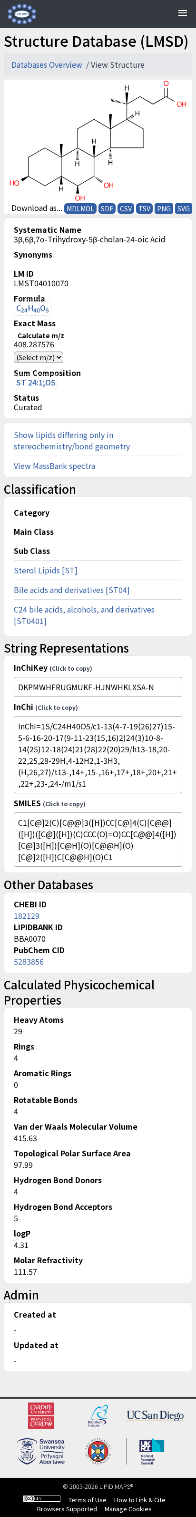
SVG (183, 208)
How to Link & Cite (140, 1499)
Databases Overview (47, 64)
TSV (144, 208)
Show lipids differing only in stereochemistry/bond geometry (72, 440)
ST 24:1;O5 (35, 382)
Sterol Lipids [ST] (46, 570)
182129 (26, 915)
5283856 (29, 961)
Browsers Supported (67, 1508)
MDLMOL (80, 208)
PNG (164, 208)
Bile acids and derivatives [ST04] (72, 589)
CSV (126, 208)
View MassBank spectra (54, 465)
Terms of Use (88, 1499)
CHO (32, 308)
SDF (107, 208)
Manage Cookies (128, 1508)
